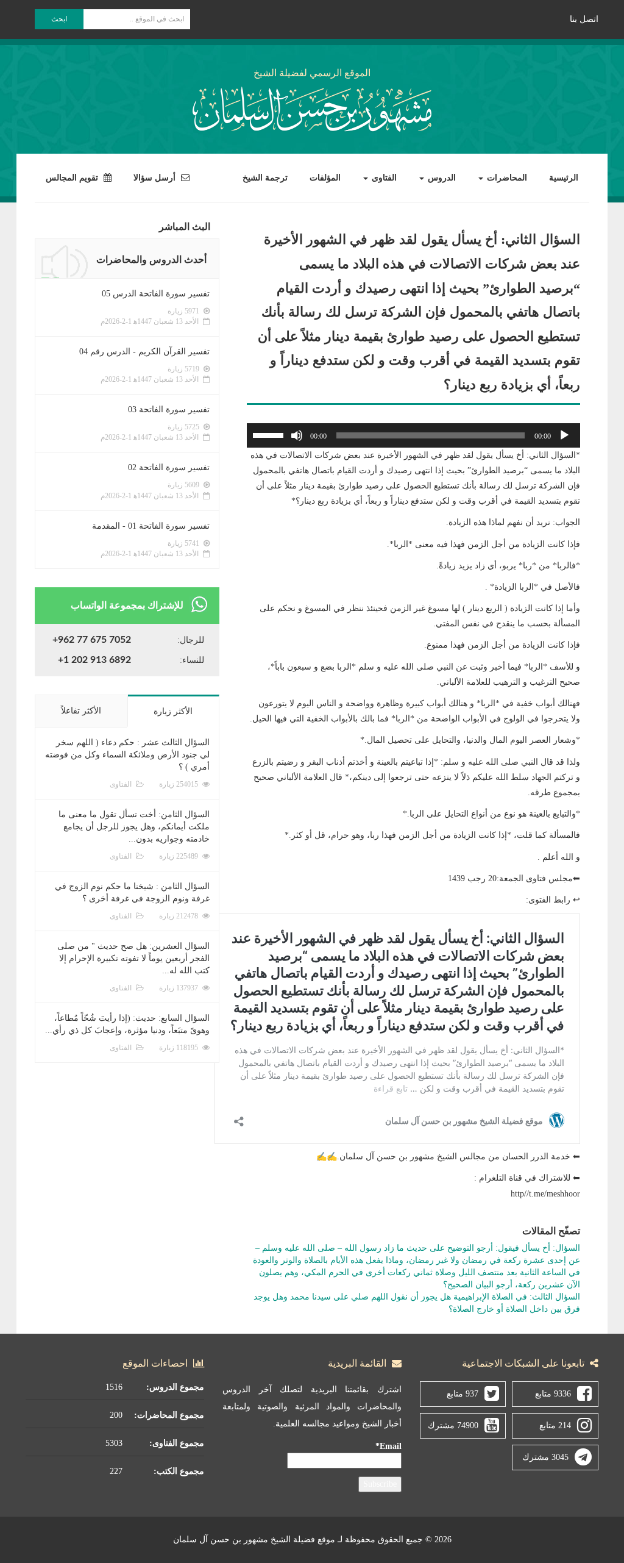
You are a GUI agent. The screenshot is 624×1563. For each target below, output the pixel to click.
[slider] (270, 434)
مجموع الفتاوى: (176, 1443)
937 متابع (462, 1393)
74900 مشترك (453, 1425)
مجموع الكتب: (179, 1471)
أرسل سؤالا (155, 177)
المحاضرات (505, 177)
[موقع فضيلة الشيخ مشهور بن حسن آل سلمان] (312, 107)
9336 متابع (553, 1393)
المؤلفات (325, 177)
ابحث (59, 19)
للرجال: (190, 640)
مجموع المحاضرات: (169, 1415)
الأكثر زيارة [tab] (173, 711)
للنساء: (192, 660)
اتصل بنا (584, 19)
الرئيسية (563, 177)
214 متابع (555, 1425)
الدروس (440, 177)
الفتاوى (383, 177)
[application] (413, 435)
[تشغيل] (564, 435)
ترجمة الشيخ (265, 177)
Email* (388, 1446)
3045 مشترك (545, 1457)
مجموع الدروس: (175, 1387)
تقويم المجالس (73, 177)
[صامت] (297, 435)
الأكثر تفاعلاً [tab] (81, 710)
